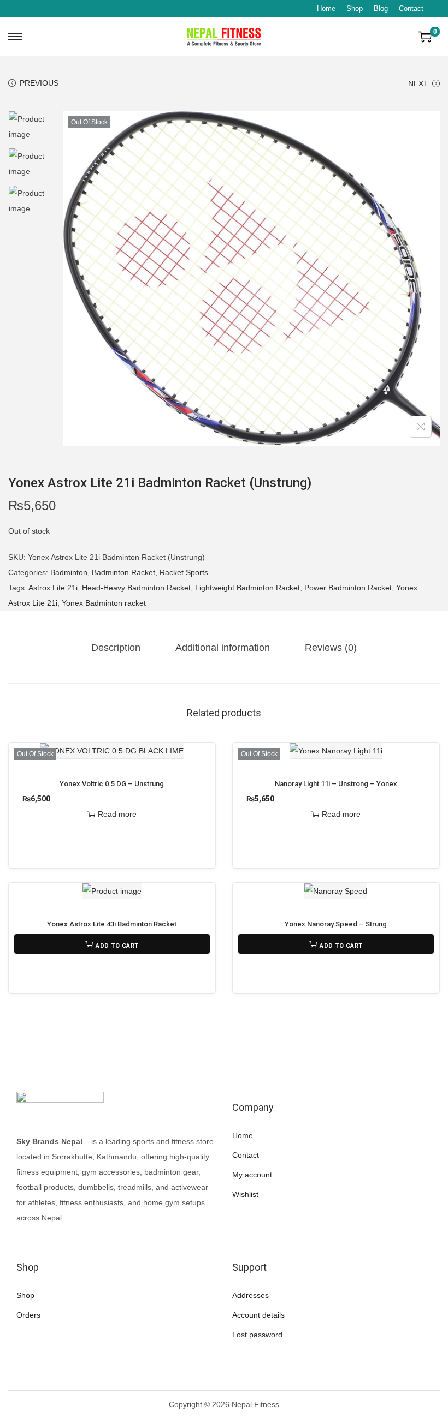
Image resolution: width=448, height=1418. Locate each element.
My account (252, 1174)
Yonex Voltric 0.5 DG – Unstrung (112, 784)
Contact (411, 8)
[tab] (115, 647)
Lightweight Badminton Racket (247, 587)
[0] (425, 36)
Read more (117, 814)
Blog (381, 8)
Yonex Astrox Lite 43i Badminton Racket (111, 924)
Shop (354, 8)
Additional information (222, 647)
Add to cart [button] (117, 945)
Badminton (68, 572)
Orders (28, 1315)
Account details (258, 1315)
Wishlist (245, 1194)
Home (326, 8)
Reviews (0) (331, 647)
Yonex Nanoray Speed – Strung (336, 924)
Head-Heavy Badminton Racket (136, 587)
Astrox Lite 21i (53, 587)
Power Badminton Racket (348, 587)
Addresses (250, 1295)
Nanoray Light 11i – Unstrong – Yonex (336, 784)
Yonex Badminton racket (104, 603)
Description (115, 647)
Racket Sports (184, 572)
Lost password (257, 1334)
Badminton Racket (123, 572)
